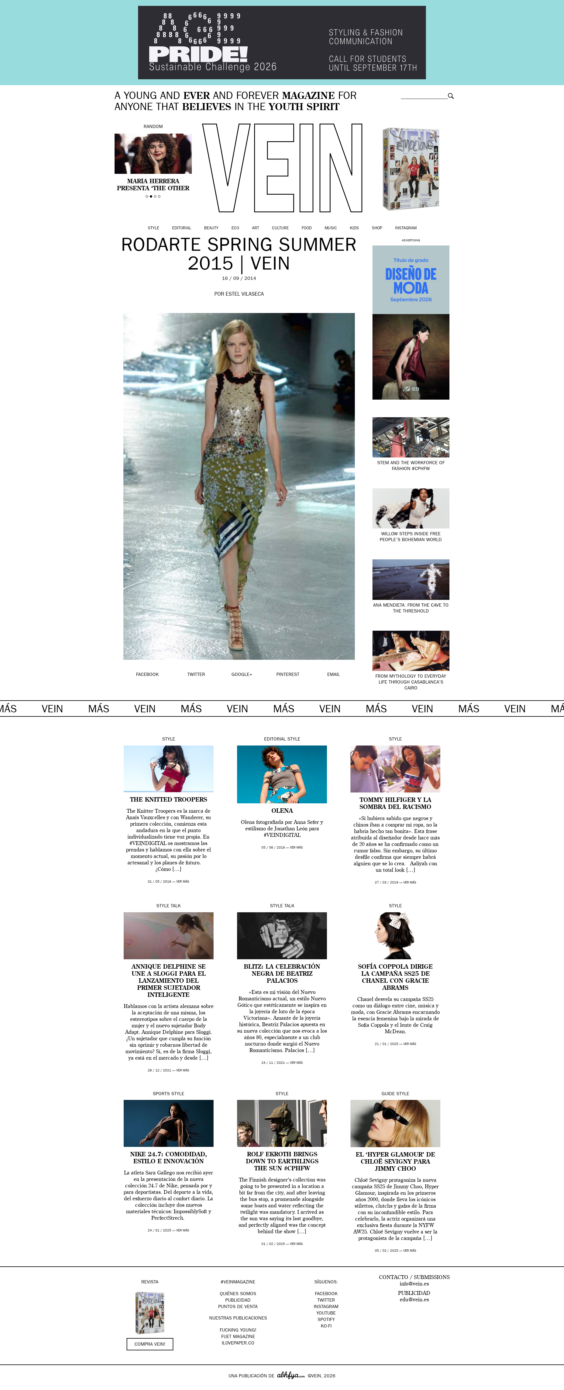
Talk (176, 906)
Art (255, 228)
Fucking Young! (238, 1330)
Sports (161, 1094)
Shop (377, 228)
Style (153, 228)
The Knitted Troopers (168, 800)
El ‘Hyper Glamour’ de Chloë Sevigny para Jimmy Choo (395, 1162)
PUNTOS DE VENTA (238, 1307)
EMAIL (333, 675)
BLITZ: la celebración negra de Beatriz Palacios (282, 974)
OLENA (282, 811)
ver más (182, 882)
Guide (388, 1094)
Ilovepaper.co (238, 1343)
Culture (280, 228)
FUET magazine (238, 1337)
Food (307, 228)
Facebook (326, 1294)
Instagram (406, 228)
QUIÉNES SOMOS (238, 1294)
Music (331, 228)
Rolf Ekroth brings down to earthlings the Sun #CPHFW (282, 1162)
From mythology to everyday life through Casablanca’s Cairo (410, 682)
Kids (354, 228)
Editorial (181, 228)
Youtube (326, 1313)
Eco (235, 228)
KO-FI (326, 1326)
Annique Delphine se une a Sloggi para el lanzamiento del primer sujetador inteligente (169, 981)
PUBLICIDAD (238, 1300)
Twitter (326, 1300)
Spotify (326, 1320)
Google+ (10, 1386)
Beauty (211, 228)
